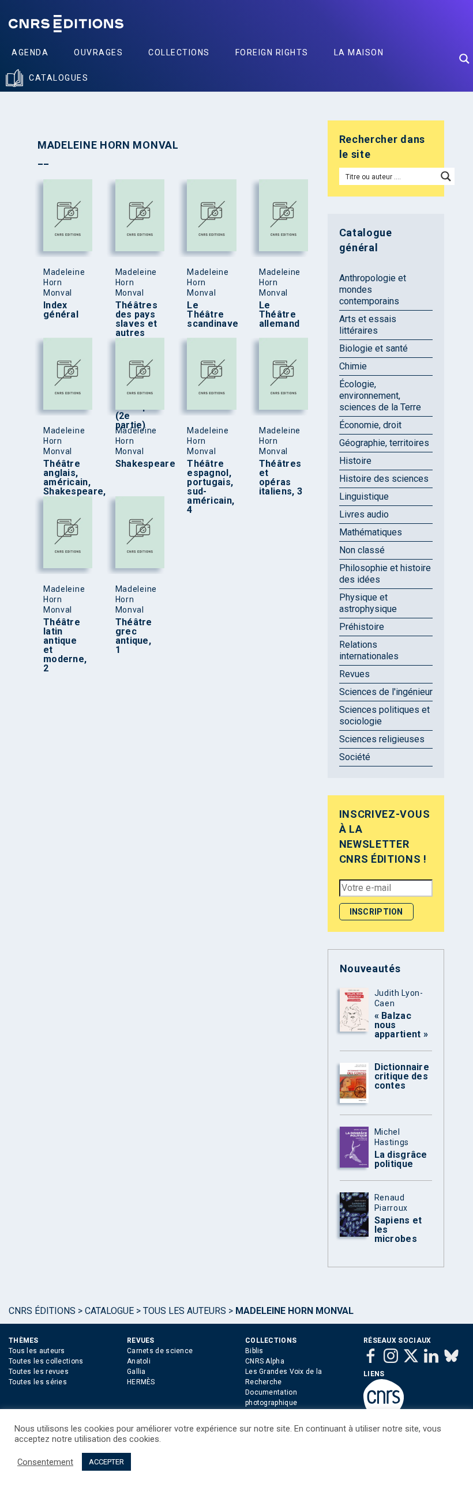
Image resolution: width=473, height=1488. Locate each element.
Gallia (136, 1372)
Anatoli (139, 1361)
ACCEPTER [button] (106, 1461)
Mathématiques (370, 532)
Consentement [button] (45, 1462)
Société (354, 756)
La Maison (359, 52)
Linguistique (364, 496)
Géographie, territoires (384, 442)
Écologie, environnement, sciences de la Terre (380, 396)
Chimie (353, 366)
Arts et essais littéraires (367, 325)
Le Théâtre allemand (279, 314)
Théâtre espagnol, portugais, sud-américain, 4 (209, 487)
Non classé (362, 550)
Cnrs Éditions (42, 1310)
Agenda (30, 52)
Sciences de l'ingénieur (386, 691)
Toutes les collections (46, 1361)
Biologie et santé (373, 348)
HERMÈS (141, 1382)
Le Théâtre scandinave (209, 314)
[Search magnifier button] (464, 58)
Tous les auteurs (184, 1310)
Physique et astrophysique (368, 603)
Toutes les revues (39, 1372)
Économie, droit (370, 425)
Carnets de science (160, 1351)
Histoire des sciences (384, 478)
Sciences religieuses (382, 739)
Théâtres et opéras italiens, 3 (280, 477)
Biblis (254, 1351)
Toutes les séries (38, 1382)
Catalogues (58, 77)
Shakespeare (137, 464)
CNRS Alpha (264, 1361)
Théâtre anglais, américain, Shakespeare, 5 (65, 482)
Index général (60, 310)
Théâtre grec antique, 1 (133, 636)
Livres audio (364, 514)
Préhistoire (361, 626)
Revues (354, 674)
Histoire (355, 460)
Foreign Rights (272, 52)
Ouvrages (98, 52)
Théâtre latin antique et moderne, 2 (65, 645)
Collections (179, 52)
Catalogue (109, 1310)
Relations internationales (369, 650)
